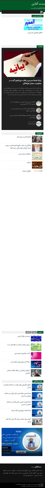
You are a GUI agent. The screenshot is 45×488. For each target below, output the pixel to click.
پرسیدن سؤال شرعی (24, 336)
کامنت (28, 332)
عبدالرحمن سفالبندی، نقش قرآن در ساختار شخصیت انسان (17, 394)
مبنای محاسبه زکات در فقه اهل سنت (18, 344)
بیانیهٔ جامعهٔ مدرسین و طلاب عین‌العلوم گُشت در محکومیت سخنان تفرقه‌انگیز (25, 82)
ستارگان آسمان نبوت (24, 154)
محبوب (40, 332)
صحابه (29, 162)
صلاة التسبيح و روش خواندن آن (20, 362)
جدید (34, 332)
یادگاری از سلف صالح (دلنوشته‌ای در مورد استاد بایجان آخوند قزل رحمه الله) (18, 146)
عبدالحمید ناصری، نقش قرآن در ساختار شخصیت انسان (19, 403)
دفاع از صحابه (26, 171)
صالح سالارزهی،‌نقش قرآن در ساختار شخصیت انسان (17, 386)
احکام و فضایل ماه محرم (35, 32)
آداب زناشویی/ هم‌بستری (22, 353)
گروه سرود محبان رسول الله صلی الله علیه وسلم (18, 420)
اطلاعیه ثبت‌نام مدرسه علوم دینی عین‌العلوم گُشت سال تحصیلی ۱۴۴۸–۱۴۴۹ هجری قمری (22, 103)
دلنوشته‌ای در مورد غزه (24, 137)
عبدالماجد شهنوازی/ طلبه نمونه (21, 410)
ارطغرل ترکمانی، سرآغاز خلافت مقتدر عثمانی (18, 371)
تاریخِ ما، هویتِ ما (31, 124)
